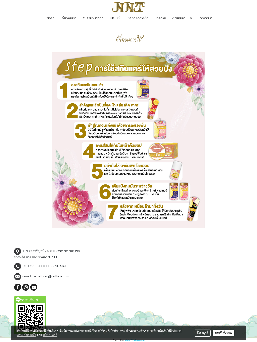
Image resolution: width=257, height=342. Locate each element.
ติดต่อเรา (206, 18)
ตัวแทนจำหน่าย (182, 18)
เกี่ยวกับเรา (68, 18)
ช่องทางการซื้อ (138, 18)
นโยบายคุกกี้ (50, 335)
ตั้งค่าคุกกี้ (202, 333)
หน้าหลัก (48, 18)
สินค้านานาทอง (93, 18)
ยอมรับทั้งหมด (223, 333)
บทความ (160, 18)
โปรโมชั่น (115, 18)
